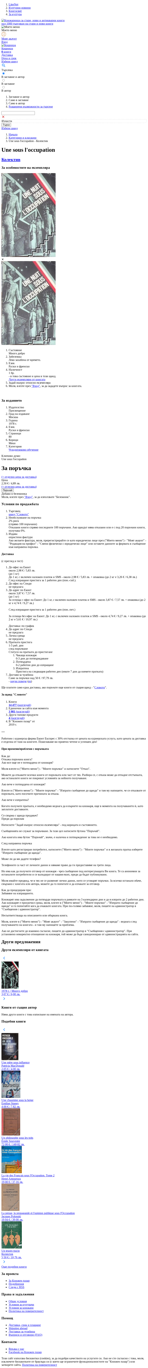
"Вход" (35, 385)
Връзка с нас (16, 1348)
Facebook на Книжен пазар (25, 1352)
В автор (6, 90)
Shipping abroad (18, 1328)
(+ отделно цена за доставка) (19, 476)
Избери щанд (9, 61)
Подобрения (16, 1283)
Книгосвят (15, 10)
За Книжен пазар (19, 1280)
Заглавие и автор (19, 96)
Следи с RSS (16, 1287)
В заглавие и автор (13, 76)
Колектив (10, 159)
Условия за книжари (21, 1307)
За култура (15, 14)
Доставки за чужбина (22, 1331)
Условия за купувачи (21, 1304)
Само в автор (17, 103)
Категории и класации (22, 137)
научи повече (18, 681)
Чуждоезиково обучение (23, 449)
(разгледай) (20, 705)
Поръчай (7, 490)
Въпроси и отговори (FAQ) (25, 1334)
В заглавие (8, 83)
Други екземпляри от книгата (27, 379)
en (29, 681)
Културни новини (20, 7)
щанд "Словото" (19, 514)
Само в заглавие (19, 100)
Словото (99, 687)
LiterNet (13, 4)
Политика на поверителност (26, 1311)
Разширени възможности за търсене (31, 106)
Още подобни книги (14, 1266)
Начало (13, 134)
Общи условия (18, 1301)
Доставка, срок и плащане (25, 1325)
